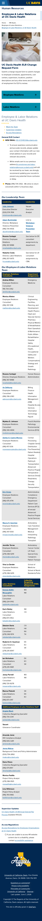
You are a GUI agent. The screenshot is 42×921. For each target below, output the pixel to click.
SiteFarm (32, 907)
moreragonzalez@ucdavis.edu (14, 449)
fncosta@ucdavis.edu (11, 261)
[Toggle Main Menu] (3, 3)
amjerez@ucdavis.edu (11, 743)
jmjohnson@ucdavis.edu (12, 215)
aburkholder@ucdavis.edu (13, 231)
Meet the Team (12, 127)
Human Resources (13, 8)
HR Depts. (12, 23)
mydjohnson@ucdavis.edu (13, 433)
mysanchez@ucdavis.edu (12, 534)
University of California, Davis (15, 875)
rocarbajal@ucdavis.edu (12, 248)
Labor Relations (11, 107)
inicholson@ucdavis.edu (12, 670)
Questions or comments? (20, 883)
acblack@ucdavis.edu (11, 719)
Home (4, 23)
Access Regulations (14, 132)
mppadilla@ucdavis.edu (12, 784)
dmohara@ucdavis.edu (11, 770)
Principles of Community (20, 888)
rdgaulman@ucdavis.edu (12, 653)
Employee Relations (13, 94)
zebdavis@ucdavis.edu (11, 637)
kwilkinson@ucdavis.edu (12, 797)
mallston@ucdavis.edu (11, 308)
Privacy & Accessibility (20, 885)
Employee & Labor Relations (12, 25)
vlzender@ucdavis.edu (11, 576)
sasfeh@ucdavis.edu (10, 604)
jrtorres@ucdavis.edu (11, 557)
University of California (16, 891)
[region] (21, 232)
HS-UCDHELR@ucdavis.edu (26, 140)
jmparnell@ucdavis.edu (12, 686)
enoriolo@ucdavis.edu (11, 503)
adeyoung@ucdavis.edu (12, 399)
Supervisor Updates (13, 129)
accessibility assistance (24, 840)
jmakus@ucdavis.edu (11, 757)
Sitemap (30, 891)
